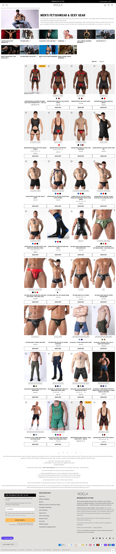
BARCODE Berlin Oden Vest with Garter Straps (58, 102)
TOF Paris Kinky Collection (28, 56)
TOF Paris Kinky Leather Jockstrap (35, 342)
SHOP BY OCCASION (8, 8)
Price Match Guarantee (45, 507)
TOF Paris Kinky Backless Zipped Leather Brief (104, 296)
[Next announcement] (79, 1)
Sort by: (94, 61)
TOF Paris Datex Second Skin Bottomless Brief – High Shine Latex (103, 247)
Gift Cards (42, 521)
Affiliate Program (43, 524)
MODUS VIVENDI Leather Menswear (64, 57)
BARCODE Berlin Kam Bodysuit (58, 147)
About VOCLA (42, 513)
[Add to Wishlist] (26, 66)
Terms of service (37, 549)
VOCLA (6, 549)
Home (2, 8)
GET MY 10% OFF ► (20, 520)
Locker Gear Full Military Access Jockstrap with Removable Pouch (103, 197)
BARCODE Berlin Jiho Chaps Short (80, 101)
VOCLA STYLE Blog (44, 515)
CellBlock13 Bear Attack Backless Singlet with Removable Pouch (58, 438)
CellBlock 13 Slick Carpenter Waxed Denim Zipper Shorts (80, 389)
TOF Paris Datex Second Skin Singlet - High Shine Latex (80, 247)
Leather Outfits (100, 41)
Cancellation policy (65, 549)
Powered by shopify (12, 549)
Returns (41, 502)
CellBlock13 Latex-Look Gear (47, 41)
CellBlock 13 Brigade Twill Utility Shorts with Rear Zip (103, 343)
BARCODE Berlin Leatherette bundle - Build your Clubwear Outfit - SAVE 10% (35, 102)
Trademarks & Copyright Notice (47, 527)
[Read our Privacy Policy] (34, 516)
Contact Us (42, 496)
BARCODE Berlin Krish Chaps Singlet (103, 437)
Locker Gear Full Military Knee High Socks (58, 247)
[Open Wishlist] (108, 5)
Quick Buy (58, 107)
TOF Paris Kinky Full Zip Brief (81, 295)
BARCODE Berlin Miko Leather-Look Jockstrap (81, 148)
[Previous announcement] (36, 1)
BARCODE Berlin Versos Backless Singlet (103, 102)
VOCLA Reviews (43, 510)
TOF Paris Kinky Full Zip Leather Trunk (58, 295)
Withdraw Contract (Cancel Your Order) (49, 504)
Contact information (47, 549)
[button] (3, 5)
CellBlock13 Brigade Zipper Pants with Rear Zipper (35, 389)
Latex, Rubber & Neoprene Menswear (84, 41)
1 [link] (58, 452)
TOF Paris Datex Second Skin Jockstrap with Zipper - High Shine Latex (35, 296)
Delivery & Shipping (44, 499)
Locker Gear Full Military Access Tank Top (104, 148)
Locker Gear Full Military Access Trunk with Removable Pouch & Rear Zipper (81, 198)
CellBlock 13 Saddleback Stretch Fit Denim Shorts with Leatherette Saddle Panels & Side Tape (103, 390)
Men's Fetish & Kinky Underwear (48, 56)
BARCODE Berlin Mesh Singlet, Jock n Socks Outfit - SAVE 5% (81, 438)
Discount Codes (43, 518)
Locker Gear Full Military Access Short (35, 197)
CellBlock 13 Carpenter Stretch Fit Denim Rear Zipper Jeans (58, 389)
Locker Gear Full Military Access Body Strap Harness (58, 197)
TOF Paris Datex (24, 41)
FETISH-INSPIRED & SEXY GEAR (19, 8)
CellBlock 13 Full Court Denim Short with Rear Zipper (35, 438)
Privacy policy (21, 549)
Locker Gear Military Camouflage (7, 41)
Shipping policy (56, 549)
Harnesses (61, 41)
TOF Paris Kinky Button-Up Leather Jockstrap (58, 343)
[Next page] (80, 452)
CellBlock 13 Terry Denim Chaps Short (81, 342)
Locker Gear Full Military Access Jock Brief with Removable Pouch (35, 247)
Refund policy (29, 549)
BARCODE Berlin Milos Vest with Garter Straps (35, 148)
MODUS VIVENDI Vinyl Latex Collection (8, 57)
